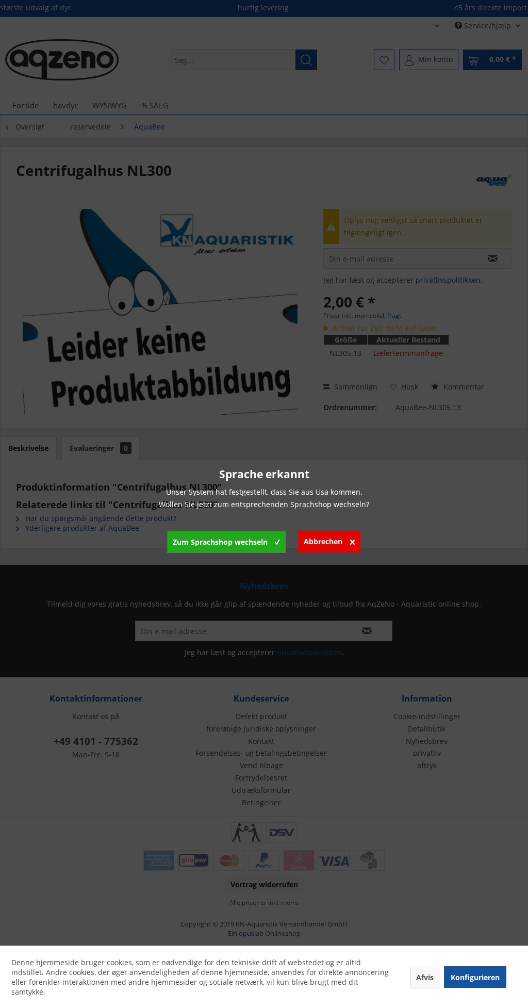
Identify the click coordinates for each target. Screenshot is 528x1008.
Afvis (425, 977)
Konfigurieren (475, 977)
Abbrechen (323, 541)
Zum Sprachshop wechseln (220, 542)
